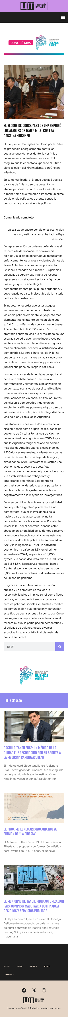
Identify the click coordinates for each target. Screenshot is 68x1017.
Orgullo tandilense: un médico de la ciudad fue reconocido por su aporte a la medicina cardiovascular (32, 752)
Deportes (47, 966)
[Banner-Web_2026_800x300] (34, 685)
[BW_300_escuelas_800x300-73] (34, 53)
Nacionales (33, 966)
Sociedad (19, 966)
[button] (62, 17)
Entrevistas (9, 974)
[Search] (59, 646)
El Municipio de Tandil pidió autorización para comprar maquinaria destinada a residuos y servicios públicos (34, 906)
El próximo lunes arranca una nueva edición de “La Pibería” (30, 831)
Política (6, 966)
